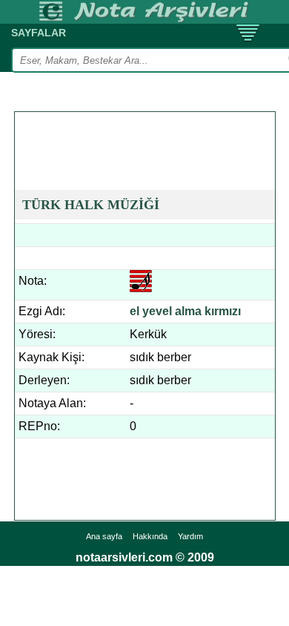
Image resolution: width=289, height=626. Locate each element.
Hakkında (150, 536)
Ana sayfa (104, 536)
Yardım (190, 536)
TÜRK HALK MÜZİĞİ (90, 204)
